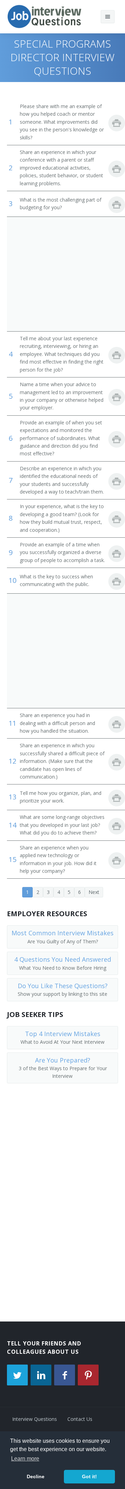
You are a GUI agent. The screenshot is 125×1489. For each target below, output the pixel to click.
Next (94, 892)
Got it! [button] (89, 1476)
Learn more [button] (25, 1459)
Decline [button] (35, 1476)
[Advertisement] (62, 274)
